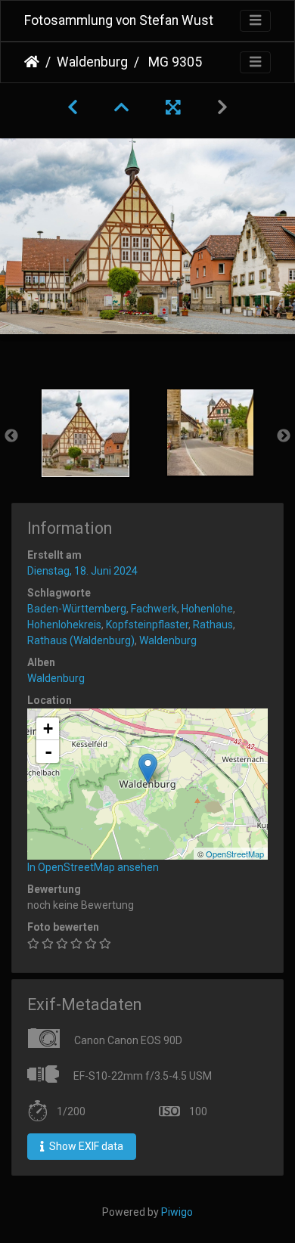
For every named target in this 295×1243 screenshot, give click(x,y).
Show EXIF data (85, 1146)
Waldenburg (92, 62)
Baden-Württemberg (76, 609)
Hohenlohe (207, 609)
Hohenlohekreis (64, 624)
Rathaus (213, 624)
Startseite (31, 62)
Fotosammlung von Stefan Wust (118, 20)
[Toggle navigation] (255, 21)
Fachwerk (154, 609)
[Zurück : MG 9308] (72, 107)
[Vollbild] (173, 107)
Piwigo (177, 1212)
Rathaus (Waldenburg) (81, 640)
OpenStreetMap (235, 854)
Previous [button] (11, 436)
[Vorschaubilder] (122, 107)
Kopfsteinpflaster (147, 624)
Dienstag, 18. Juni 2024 (82, 571)
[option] (85, 433)
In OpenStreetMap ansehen (93, 867)
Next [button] (283, 436)
